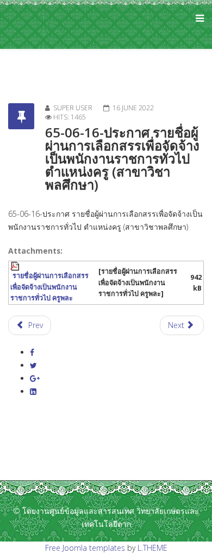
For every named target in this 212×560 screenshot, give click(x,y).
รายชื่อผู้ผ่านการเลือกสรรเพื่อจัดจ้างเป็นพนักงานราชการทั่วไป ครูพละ (49, 286)
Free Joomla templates (85, 548)
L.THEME (152, 548)
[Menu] (197, 24)
